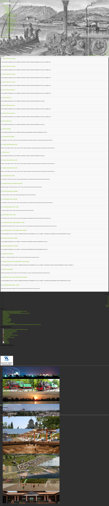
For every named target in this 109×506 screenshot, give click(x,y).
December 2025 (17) (6, 391)
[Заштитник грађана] (6, 365)
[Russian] (14, 1)
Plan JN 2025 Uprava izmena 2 (9, 105)
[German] (9, 1)
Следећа (106, 51)
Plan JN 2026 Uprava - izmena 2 (9, 74)
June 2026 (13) (5, 385)
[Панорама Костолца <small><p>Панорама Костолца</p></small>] (31, 415)
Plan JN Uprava (6, 152)
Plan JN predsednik (7, 128)
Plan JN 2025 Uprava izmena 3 (9, 113)
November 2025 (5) (6, 392)
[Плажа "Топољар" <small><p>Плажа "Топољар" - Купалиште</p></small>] (31, 440)
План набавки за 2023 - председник (10, 199)
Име (95, 55)
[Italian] (11, 1)
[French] (8, 1)
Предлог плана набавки (8, 269)
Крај (107, 52)
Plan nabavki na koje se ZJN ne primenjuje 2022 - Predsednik (15, 277)
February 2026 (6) (6, 389)
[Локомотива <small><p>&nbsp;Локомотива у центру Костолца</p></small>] (31, 391)
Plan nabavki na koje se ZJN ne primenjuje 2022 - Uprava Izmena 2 (16, 261)
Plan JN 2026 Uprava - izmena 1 (9, 81)
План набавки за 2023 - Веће (9, 175)
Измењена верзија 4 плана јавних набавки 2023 (12, 183)
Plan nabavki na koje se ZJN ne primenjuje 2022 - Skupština (14, 230)
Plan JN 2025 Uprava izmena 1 (9, 89)
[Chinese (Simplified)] (3, 1)
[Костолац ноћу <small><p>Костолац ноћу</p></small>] (31, 378)
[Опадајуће (106, 55)
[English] (6, 1)
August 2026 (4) (6, 383)
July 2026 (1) (5, 384)
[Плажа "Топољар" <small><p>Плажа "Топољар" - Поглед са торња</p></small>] (31, 465)
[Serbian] (1, 1)
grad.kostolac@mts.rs (7, 403)
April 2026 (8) (5, 387)
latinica (1, 0)
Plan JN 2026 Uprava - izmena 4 (9, 58)
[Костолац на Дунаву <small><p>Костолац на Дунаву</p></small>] (31, 403)
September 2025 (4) (6, 394)
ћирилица (5, 0)
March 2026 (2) (5, 388)
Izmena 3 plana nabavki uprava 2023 (10, 144)
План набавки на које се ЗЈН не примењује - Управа (13, 222)
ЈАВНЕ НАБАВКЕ (8, 36)
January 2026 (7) (6, 390)
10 (107, 50)
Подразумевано (91, 55)
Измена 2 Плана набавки (8, 253)
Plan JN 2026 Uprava (7, 97)
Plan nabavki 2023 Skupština (8, 136)
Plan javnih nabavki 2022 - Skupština (10, 238)
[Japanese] (12, 1)
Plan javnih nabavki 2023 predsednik (10, 191)
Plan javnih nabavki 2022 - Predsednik (10, 245)
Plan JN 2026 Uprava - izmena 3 (9, 66)
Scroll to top (2, 422)
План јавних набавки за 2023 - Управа (11, 206)
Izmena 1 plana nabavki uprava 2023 (10, 167)
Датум (98, 55)
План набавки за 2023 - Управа (9, 214)
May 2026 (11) (5, 386)
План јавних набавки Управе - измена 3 (11, 284)
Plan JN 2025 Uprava (7, 120)
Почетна (2, 36)
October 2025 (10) (6, 393)
